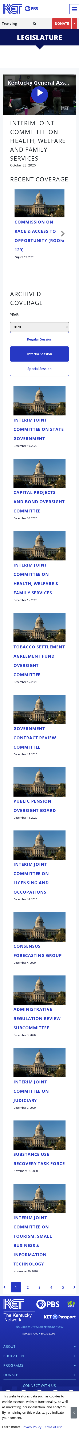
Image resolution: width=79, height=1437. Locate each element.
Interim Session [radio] (39, 354)
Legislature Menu (38, 57)
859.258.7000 (30, 1333)
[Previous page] (4, 1287)
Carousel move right (63, 234)
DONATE (62, 23)
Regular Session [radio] (39, 339)
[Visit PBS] (31, 8)
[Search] (34, 23)
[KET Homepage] (12, 9)
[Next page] (74, 1287)
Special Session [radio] (39, 368)
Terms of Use (52, 1427)
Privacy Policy (31, 1427)
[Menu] (74, 9)
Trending (9, 23)
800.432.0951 (49, 1333)
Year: (14, 314)
